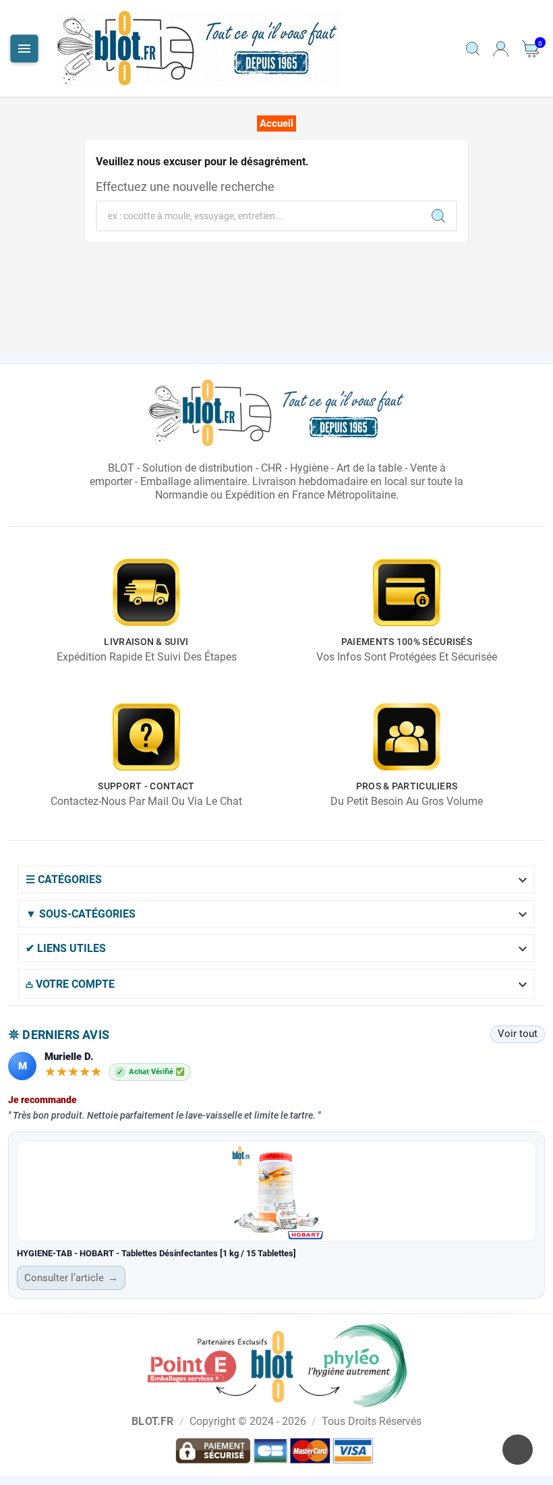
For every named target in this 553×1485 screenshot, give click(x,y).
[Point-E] (276, 1364)
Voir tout (517, 1034)
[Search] (438, 215)
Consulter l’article (71, 1278)
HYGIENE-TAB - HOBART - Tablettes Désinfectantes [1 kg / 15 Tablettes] (156, 1253)
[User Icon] (500, 49)
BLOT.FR (152, 1421)
